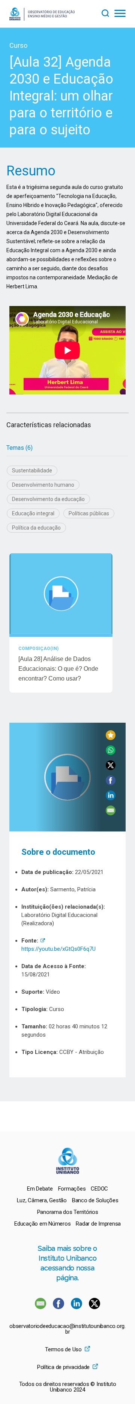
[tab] (19, 448)
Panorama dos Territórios (67, 1212)
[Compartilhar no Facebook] (111, 783)
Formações (72, 1188)
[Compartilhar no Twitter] (111, 768)
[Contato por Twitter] (94, 1307)
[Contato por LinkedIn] (77, 1307)
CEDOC (99, 1188)
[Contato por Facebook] (59, 1307)
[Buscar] (108, 12)
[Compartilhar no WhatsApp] (111, 753)
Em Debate (40, 1188)
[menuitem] (40, 1189)
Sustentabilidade (32, 470)
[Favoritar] (111, 738)
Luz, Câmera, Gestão (42, 1200)
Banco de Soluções (95, 1200)
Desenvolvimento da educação (48, 499)
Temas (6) (19, 447)
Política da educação (36, 528)
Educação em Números (42, 1223)
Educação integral (33, 513)
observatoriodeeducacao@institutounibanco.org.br (67, 1329)
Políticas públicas (89, 513)
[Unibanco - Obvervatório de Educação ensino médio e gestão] (42, 18)
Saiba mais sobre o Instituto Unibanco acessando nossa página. (67, 1263)
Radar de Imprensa (98, 1223)
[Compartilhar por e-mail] (111, 813)
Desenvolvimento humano (43, 485)
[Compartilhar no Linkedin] (111, 798)
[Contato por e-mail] (40, 1307)
